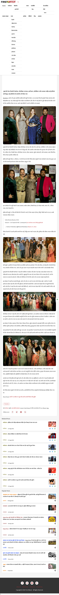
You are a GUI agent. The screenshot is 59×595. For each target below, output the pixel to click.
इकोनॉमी (17, 9)
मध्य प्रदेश (14, 38)
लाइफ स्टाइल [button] (5, 16)
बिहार (13, 62)
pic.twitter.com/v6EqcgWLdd (35, 222)
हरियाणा (13, 52)
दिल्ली (13, 20)
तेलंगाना (13, 45)
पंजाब (13, 70)
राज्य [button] (12, 16)
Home (4, 6)
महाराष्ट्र (13, 27)
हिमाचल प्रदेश (14, 30)
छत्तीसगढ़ (14, 48)
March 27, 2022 (32, 227)
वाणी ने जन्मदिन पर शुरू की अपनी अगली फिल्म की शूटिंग (23, 397)
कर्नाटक (13, 59)
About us (19, 587)
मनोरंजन (7, 408)
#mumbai (6, 404)
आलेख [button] (24, 16)
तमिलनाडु (14, 41)
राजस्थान (13, 73)
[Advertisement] (29, 78)
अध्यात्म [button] (39, 16)
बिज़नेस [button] (15, 6)
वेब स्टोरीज (45, 6)
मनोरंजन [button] (10, 6)
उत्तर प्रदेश (14, 55)
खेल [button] (44, 9)
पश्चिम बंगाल (14, 23)
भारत (45, 13)
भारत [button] (27, 6)
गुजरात (13, 34)
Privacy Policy (39, 587)
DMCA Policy (25, 587)
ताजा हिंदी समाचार (16, 408)
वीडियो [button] (29, 16)
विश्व (32, 9)
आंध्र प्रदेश (14, 66)
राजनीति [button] (33, 6)
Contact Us (32, 587)
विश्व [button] (35, 16)
